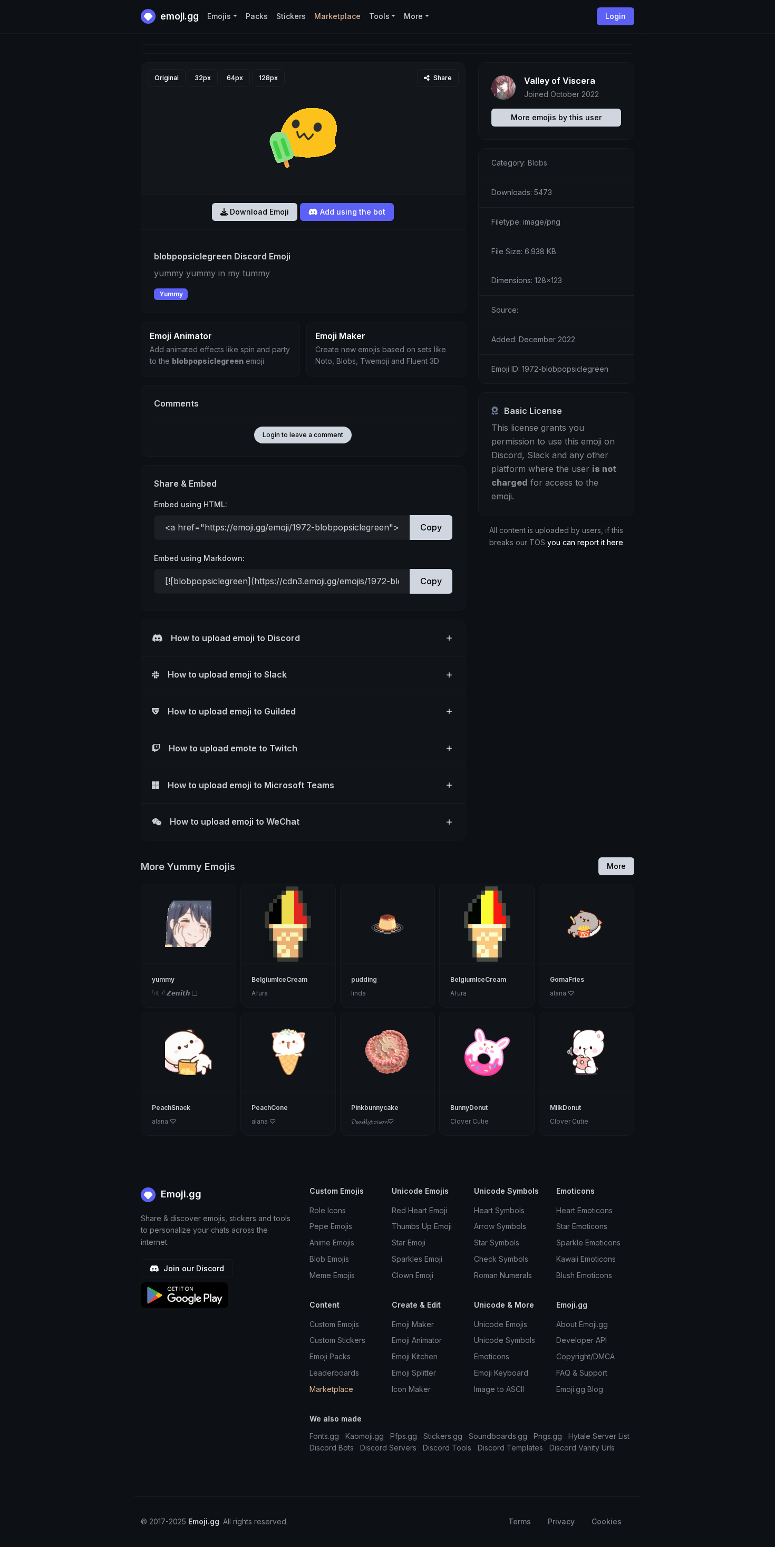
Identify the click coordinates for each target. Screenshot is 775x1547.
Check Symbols (501, 1258)
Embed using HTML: (190, 504)
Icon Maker (411, 1389)
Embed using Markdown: (199, 558)
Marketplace (337, 16)
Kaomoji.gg (364, 1436)
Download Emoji (258, 211)
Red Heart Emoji (419, 1210)
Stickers (291, 16)
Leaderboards (334, 1372)
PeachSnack (171, 1107)
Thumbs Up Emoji (422, 1226)
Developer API (581, 1340)
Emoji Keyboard (501, 1372)
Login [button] (615, 16)
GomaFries (567, 979)
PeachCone (269, 1107)
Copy (431, 527)
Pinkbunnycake (375, 1107)
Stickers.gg (442, 1436)
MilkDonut (565, 1107)
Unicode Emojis (500, 1324)
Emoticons (491, 1356)
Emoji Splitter (414, 1372)
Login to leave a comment (303, 435)
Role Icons (327, 1210)
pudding (364, 979)
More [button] (413, 16)
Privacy (561, 1521)
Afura (259, 993)
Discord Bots (331, 1447)
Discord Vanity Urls (582, 1447)
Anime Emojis (331, 1242)
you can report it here (585, 542)
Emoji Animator (417, 1340)
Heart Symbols (499, 1210)
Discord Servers (388, 1447)
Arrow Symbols (500, 1226)
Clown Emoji (412, 1275)
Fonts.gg (324, 1436)
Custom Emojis (334, 1324)
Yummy (171, 294)
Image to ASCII (499, 1389)
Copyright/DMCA (585, 1356)
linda (358, 993)
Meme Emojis (332, 1275)
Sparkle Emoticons (588, 1242)
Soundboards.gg (498, 1436)
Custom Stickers (337, 1340)
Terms (519, 1521)
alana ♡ (562, 993)
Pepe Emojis (330, 1226)
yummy (163, 979)
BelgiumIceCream (279, 979)
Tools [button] (379, 16)
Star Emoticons (581, 1226)
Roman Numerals (503, 1275)
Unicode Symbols (504, 1340)
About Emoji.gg (582, 1324)
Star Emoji (408, 1242)
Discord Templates (510, 1447)
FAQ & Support (581, 1372)
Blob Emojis (329, 1258)
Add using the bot (351, 211)
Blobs (537, 162)
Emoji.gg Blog (579, 1389)
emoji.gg (178, 16)
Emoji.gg (179, 1194)
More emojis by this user (556, 117)
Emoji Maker (413, 1324)
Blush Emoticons (584, 1275)
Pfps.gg (403, 1436)
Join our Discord (192, 1268)
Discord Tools (447, 1447)
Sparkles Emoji (417, 1258)
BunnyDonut (469, 1107)
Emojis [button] (219, 16)
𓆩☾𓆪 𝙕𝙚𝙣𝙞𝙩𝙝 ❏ (175, 993)
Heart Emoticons (584, 1210)
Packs (257, 16)
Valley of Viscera (559, 80)
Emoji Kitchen (415, 1356)
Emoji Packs (330, 1356)
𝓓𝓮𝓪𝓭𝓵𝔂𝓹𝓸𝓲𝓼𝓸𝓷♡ (372, 1121)
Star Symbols (496, 1242)
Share (442, 78)
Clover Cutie (469, 1121)
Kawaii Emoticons (586, 1258)
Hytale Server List (598, 1436)
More (616, 866)
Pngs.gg (548, 1436)
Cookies (607, 1521)
